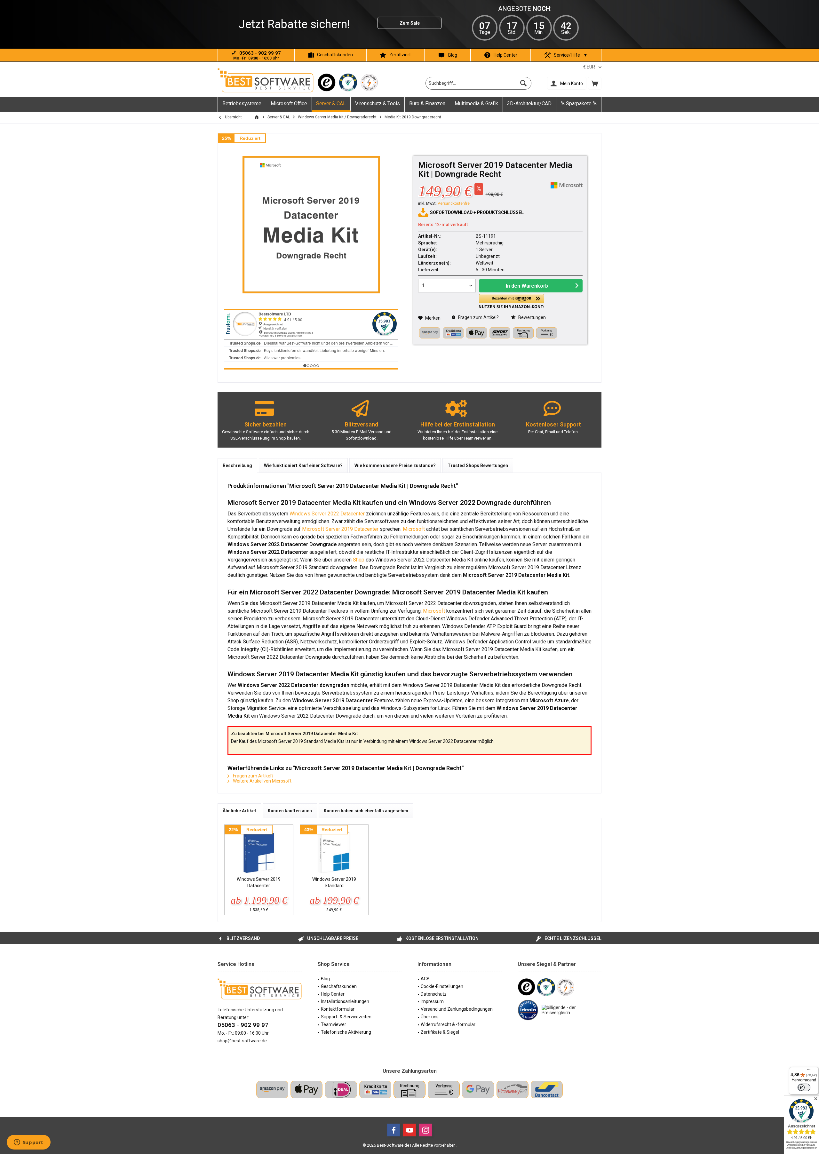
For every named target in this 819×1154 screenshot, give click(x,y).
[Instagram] (425, 1130)
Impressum (432, 1001)
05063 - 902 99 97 (243, 1025)
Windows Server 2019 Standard (334, 882)
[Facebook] (393, 1130)
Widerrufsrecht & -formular (448, 1024)
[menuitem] (594, 83)
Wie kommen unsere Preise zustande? (395, 465)
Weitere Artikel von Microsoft (261, 781)
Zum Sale (410, 23)
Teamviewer (333, 1024)
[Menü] (809, 1071)
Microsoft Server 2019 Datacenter (340, 529)
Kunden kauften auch (290, 810)
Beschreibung (237, 465)
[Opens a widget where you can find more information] (28, 1143)
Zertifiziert (400, 54)
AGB (425, 978)
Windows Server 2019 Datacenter (259, 882)
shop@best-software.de (242, 1040)
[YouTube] (409, 1130)
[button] (511, 301)
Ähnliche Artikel (239, 810)
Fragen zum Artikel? (478, 317)
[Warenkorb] (594, 83)
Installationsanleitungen (345, 1001)
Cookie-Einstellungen (442, 986)
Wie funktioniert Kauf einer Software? (303, 465)
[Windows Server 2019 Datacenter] (259, 850)
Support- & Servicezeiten (346, 1016)
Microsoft (414, 529)
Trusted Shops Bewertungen (478, 465)
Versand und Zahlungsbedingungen (457, 1009)
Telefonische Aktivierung (346, 1032)
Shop (358, 560)
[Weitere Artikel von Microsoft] (567, 185)
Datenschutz (434, 994)
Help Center (505, 55)
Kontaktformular (337, 1009)
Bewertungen (531, 317)
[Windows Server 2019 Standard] (334, 850)
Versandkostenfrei (454, 203)
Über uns (430, 1016)
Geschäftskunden (335, 54)
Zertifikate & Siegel (440, 1032)
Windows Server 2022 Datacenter (326, 514)
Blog (452, 55)
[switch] (804, 1087)
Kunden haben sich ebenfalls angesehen (366, 810)
